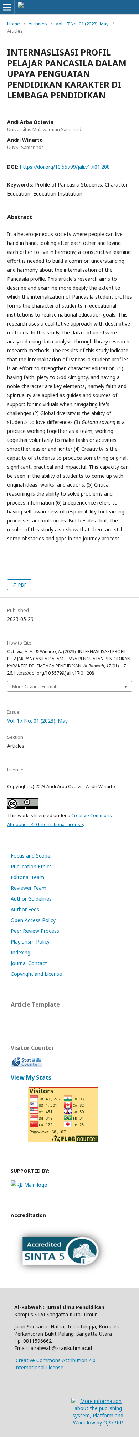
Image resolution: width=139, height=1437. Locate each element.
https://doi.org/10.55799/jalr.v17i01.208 (65, 166)
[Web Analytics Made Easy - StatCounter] (26, 1065)
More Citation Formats (35, 686)
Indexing (20, 952)
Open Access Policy (33, 920)
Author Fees (25, 909)
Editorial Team (27, 877)
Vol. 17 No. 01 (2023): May (82, 23)
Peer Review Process (35, 930)
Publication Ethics (31, 866)
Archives (38, 23)
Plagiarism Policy (30, 941)
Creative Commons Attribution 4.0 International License (55, 1364)
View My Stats (31, 1077)
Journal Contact (29, 963)
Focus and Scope (30, 855)
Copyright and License (36, 973)
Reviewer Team (28, 887)
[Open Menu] (7, 7)
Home (13, 23)
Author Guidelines (31, 898)
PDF (21, 585)
